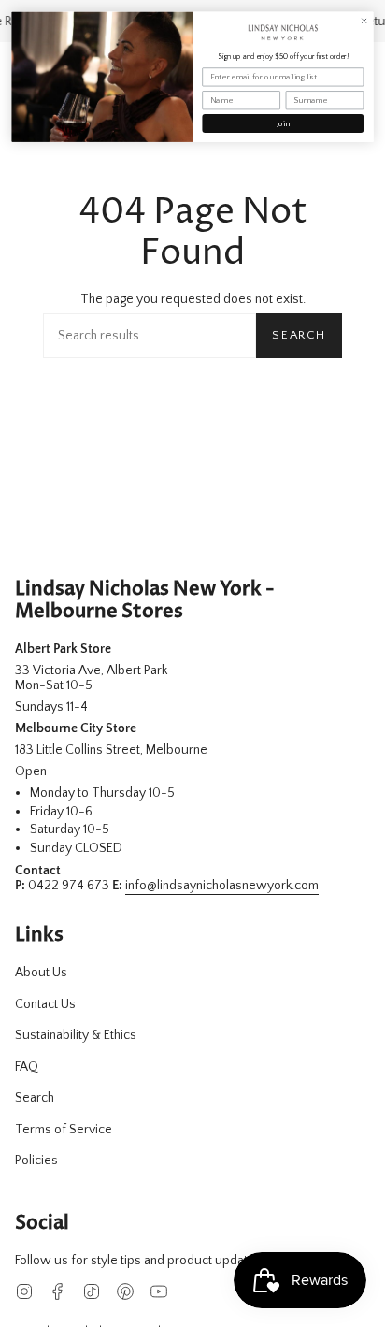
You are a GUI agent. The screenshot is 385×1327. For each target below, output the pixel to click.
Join (283, 123)
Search (299, 334)
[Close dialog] (364, 20)
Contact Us (45, 1004)
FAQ (26, 1067)
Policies (36, 1160)
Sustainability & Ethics (75, 1035)
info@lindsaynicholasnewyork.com (222, 885)
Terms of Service (63, 1129)
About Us (41, 972)
